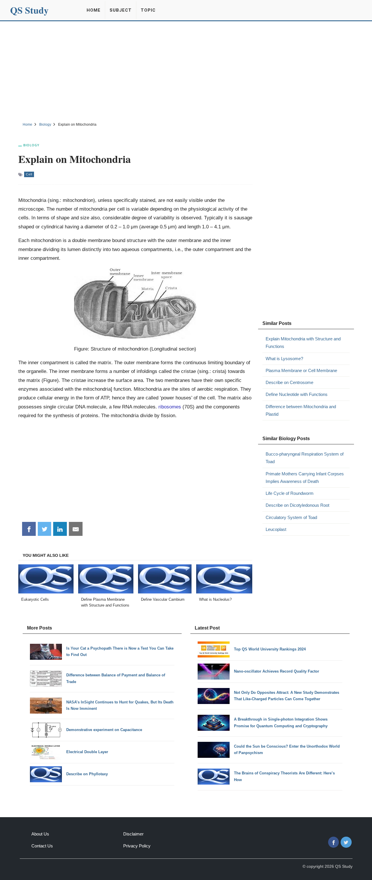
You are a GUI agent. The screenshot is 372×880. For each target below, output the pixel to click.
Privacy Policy (137, 845)
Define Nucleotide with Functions (297, 394)
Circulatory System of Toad (291, 517)
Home (94, 10)
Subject (121, 10)
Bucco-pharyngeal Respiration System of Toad (305, 457)
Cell (29, 174)
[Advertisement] (186, 70)
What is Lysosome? (284, 358)
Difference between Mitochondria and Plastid (301, 410)
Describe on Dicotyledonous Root (297, 505)
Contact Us (42, 845)
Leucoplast (276, 529)
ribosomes (169, 407)
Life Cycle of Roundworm (290, 493)
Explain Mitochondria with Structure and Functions (303, 342)
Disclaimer (133, 833)
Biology (31, 145)
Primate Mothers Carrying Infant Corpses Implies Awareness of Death (305, 477)
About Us (40, 833)
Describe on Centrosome (289, 382)
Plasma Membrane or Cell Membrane (301, 370)
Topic (148, 10)
